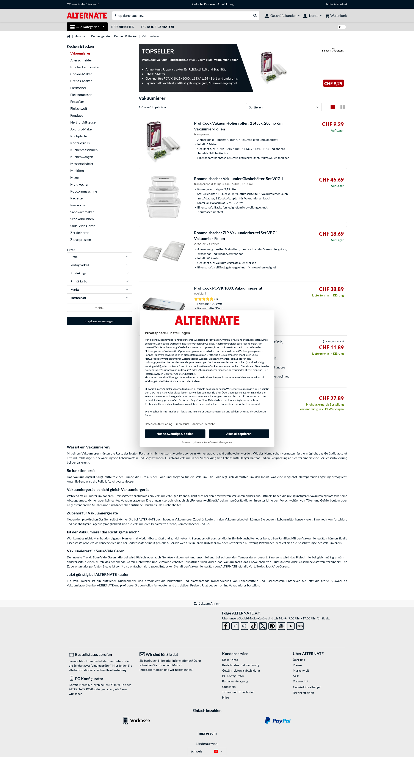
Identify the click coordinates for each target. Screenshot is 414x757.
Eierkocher (78, 88)
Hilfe (329, 4)
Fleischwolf (78, 108)
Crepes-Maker (81, 81)
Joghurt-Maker (81, 129)
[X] (263, 625)
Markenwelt (301, 670)
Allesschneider (81, 60)
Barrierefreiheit (303, 692)
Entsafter (77, 101)
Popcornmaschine (83, 191)
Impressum (207, 733)
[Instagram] (235, 625)
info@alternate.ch (151, 669)
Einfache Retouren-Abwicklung (213, 4)
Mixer (74, 177)
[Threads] (244, 625)
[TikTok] (253, 625)
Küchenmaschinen (84, 150)
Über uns (299, 659)
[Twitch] (300, 625)
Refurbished (122, 27)
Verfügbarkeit (80, 265)
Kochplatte (78, 136)
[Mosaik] (342, 107)
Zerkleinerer (79, 232)
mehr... (99, 308)
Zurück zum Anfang (207, 603)
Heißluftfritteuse (83, 122)
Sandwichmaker (82, 212)
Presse (297, 665)
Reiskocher (78, 205)
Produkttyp (78, 273)
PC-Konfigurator (157, 27)
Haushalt (81, 36)
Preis (74, 257)
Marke (75, 289)
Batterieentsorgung (235, 681)
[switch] (342, 27)
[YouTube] (291, 625)
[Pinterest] (272, 625)
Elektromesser (81, 94)
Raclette (76, 198)
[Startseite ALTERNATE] (87, 15)
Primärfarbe (79, 281)
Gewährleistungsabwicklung (241, 670)
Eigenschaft (78, 297)
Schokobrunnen (82, 219)
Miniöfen (77, 170)
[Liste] (332, 107)
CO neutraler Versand (83, 4)
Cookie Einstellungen (307, 687)
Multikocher (79, 184)
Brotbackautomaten (85, 67)
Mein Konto (230, 659)
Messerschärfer (81, 163)
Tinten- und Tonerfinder (238, 692)
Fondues (76, 115)
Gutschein (229, 686)
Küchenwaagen (81, 157)
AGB (296, 676)
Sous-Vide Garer (82, 226)
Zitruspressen (80, 239)
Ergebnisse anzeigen (99, 321)
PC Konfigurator (233, 676)
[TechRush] (281, 625)
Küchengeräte (100, 36)
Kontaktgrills (80, 143)
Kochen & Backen (126, 36)
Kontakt (341, 4)
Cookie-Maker (81, 74)
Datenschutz (301, 681)
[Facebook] (226, 625)
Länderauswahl (207, 743)
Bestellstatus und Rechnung (240, 665)
